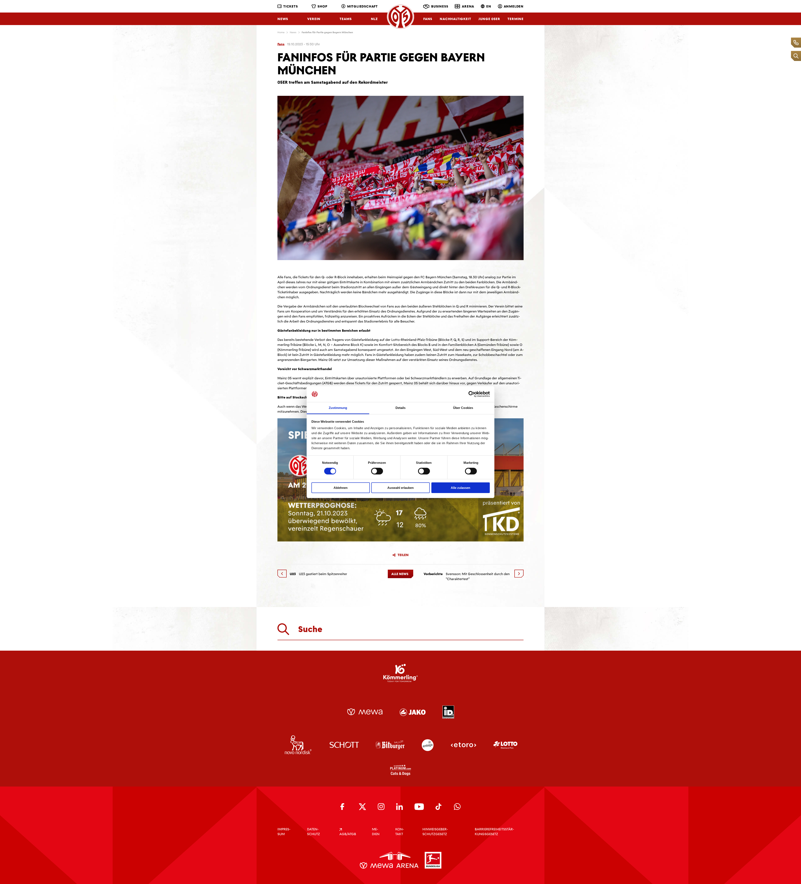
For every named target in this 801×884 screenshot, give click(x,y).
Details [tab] (400, 408)
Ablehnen (341, 487)
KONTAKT (399, 831)
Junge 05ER (489, 19)
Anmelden (514, 6)
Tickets (290, 6)
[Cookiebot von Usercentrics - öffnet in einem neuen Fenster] (471, 394)
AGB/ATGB (347, 834)
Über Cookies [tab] (463, 408)
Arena (468, 6)
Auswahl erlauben (400, 487)
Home (281, 32)
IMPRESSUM (283, 831)
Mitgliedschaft (362, 6)
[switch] (377, 471)
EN (488, 6)
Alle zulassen (460, 487)
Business (439, 6)
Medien (375, 831)
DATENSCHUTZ (313, 831)
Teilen (403, 555)
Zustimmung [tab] (338, 408)
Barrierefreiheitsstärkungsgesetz (494, 831)
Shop (322, 6)
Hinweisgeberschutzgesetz (435, 831)
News (282, 19)
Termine (516, 19)
